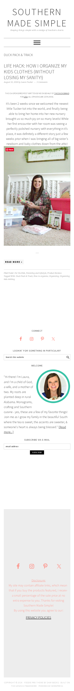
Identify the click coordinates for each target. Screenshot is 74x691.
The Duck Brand (61, 93)
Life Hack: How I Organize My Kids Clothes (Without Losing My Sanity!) (35, 71)
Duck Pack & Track (24, 276)
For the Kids (20, 273)
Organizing (54, 276)
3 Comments (42, 82)
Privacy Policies (38, 617)
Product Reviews (54, 273)
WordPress (57, 686)
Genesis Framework (26, 686)
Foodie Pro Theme (33, 682)
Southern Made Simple (37, 17)
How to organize (41, 276)
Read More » (13, 261)
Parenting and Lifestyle (36, 273)
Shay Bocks (53, 682)
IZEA (26, 96)
